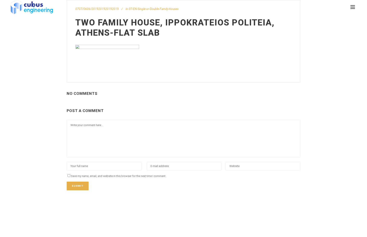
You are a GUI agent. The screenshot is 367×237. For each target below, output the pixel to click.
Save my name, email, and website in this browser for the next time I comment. (118, 176)
